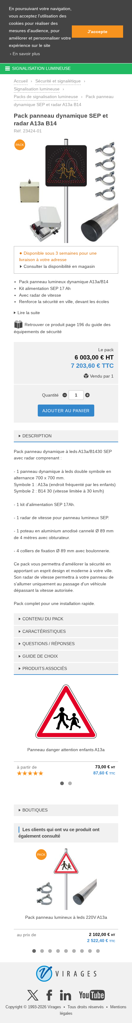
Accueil (21, 80)
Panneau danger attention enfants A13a (66, 749)
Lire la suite (28, 312)
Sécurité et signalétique (58, 80)
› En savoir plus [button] (25, 53)
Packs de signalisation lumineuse (46, 96)
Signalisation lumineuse (37, 88)
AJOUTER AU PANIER (66, 410)
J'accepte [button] (97, 31)
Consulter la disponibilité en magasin (59, 266)
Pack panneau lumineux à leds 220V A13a (66, 917)
